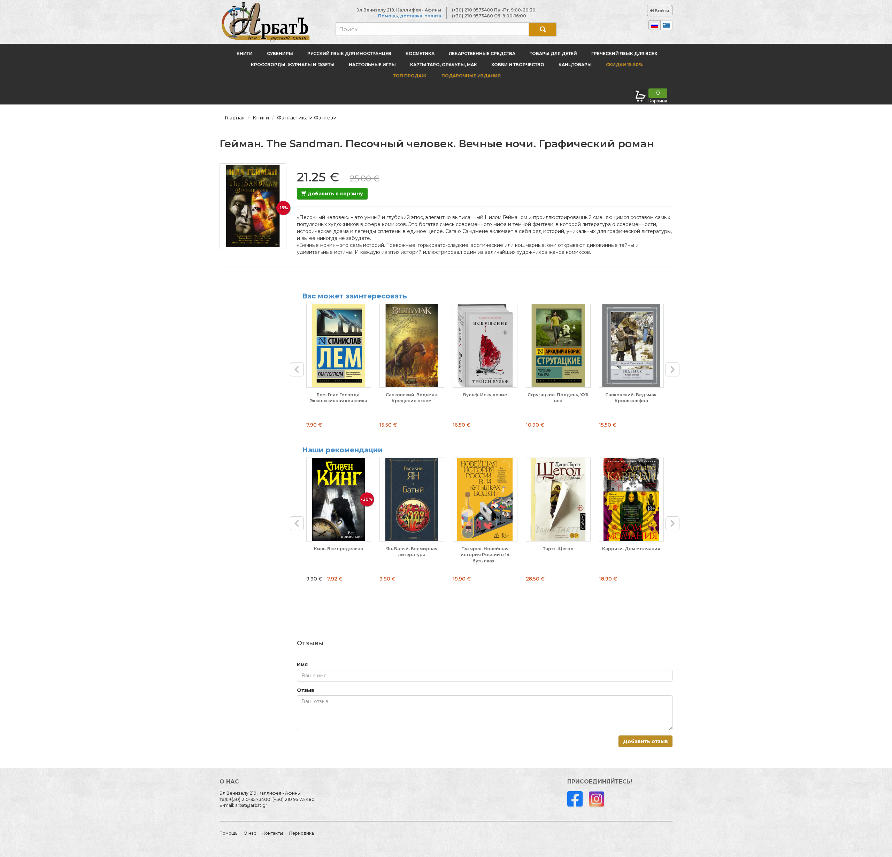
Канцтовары (575, 64)
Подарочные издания (470, 75)
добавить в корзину (334, 193)
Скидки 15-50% (624, 64)
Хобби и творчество (517, 64)
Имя (302, 664)
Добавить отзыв (645, 741)
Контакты (272, 833)
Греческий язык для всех (624, 53)
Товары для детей (553, 53)
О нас (250, 833)
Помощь (228, 833)
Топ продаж (409, 75)
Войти (661, 10)
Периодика (301, 833)
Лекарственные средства (482, 53)
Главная (235, 118)
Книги (245, 53)
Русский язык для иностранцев (349, 53)
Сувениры (280, 53)
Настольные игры (372, 64)
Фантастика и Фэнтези (307, 118)
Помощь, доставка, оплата (409, 15)
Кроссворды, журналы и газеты (292, 64)
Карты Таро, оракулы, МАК (443, 64)
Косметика (420, 53)
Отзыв (305, 690)
